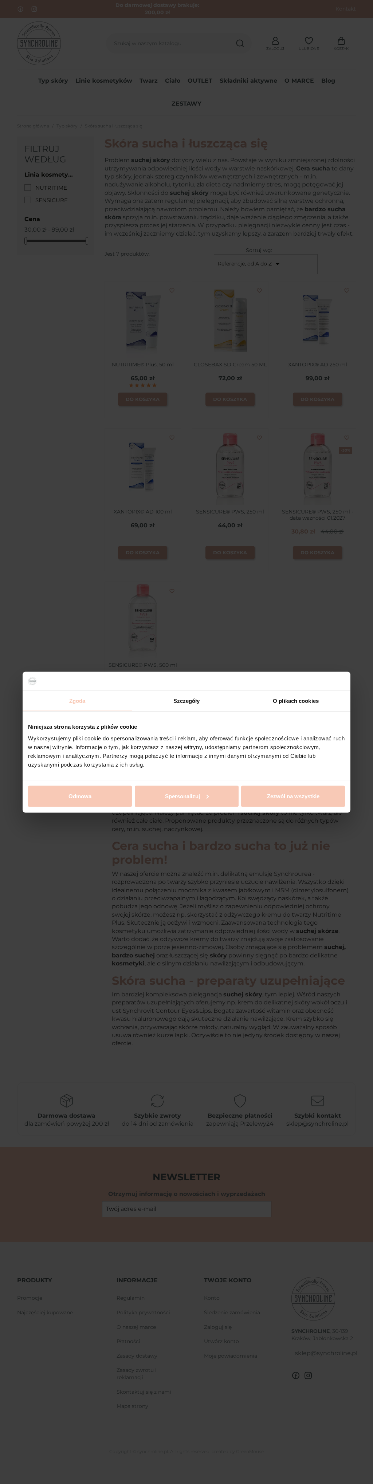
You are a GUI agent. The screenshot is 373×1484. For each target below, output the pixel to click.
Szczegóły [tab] (186, 701)
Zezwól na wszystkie (293, 796)
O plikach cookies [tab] (296, 701)
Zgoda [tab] (77, 701)
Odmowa (79, 796)
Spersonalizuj (182, 796)
